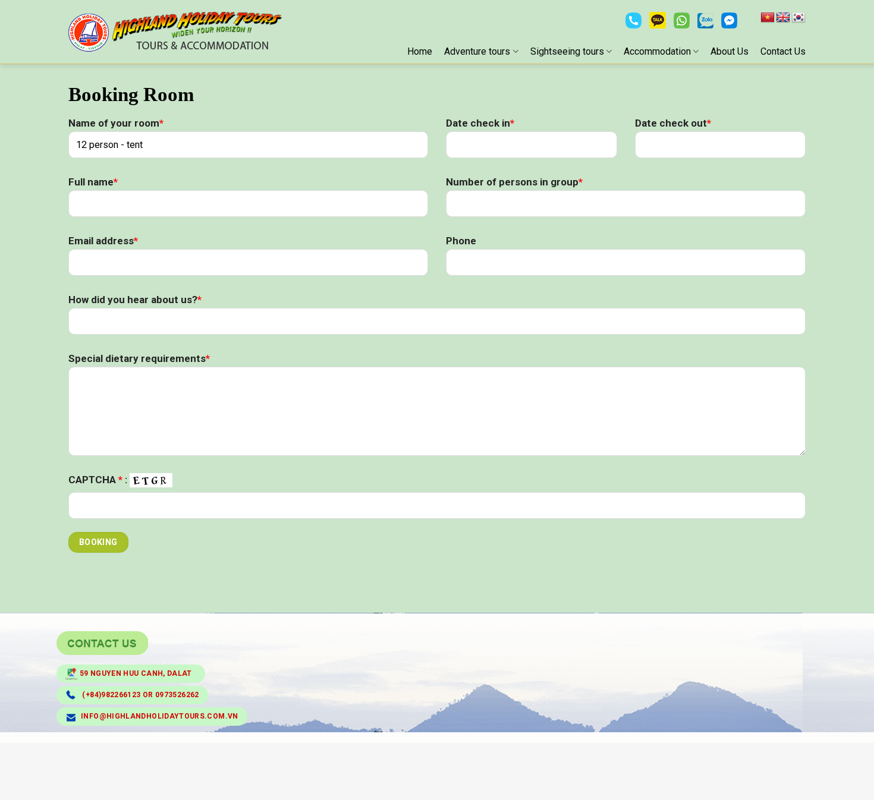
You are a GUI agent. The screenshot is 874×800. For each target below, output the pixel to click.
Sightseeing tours (567, 51)
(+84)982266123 (111, 695)
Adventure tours (477, 51)
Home (419, 51)
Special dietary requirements (139, 358)
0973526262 (177, 695)
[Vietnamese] (767, 18)
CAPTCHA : (99, 480)
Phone (461, 241)
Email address (103, 241)
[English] (783, 18)
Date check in (480, 123)
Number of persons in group (514, 182)
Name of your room (116, 123)
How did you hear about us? (135, 299)
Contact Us (783, 51)
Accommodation (657, 51)
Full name (93, 182)
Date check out (673, 123)
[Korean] (798, 18)
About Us (729, 51)
